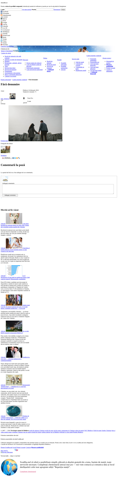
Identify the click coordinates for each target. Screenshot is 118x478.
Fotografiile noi (94, 62)
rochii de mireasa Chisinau (37, 430)
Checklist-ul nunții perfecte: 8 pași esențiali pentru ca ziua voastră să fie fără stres (15, 249)
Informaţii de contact (110, 62)
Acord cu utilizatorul (109, 70)
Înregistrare (57, 9)
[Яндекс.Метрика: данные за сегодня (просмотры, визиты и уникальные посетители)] (7, 452)
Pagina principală (6, 79)
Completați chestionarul (28, 471)
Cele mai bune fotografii (94, 64)
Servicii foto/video (10, 68)
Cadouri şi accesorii (10, 76)
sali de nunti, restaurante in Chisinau (64, 430)
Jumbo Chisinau (106, 430)
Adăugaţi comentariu (8, 183)
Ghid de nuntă (80, 62)
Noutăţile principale (64, 63)
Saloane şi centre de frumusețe (13, 59)
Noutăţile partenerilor (64, 67)
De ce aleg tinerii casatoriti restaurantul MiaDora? (15, 332)
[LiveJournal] (19, 158)
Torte (6, 66)
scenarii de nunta (36, 432)
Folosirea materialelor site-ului (9, 435)
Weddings (4, 155)
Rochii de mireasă (49, 62)
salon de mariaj (79, 430)
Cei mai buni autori (95, 70)
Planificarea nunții (81, 70)
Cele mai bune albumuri (94, 68)
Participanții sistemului (33, 68)
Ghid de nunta (97, 430)
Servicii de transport (10, 69)
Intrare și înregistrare (7, 51)
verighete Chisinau (17, 432)
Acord (14, 447)
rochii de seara (49, 430)
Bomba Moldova (78, 432)
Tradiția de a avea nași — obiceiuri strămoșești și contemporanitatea (15, 358)
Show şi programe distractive (13, 74)
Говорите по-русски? (7, 46)
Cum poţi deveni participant (34, 69)
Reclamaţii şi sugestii (19, 51)
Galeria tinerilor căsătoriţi (19, 79)
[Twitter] (15, 158)
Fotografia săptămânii (93, 59)
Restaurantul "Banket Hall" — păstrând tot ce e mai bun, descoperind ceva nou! (15, 386)
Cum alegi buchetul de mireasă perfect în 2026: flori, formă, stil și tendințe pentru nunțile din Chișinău (15, 225)
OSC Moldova (88, 430)
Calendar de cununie (79, 64)
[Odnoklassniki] (17, 158)
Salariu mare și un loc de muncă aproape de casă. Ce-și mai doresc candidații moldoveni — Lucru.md (15, 306)
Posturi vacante (110, 68)
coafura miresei (45, 432)
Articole (63, 69)
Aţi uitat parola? (26, 9)
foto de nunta (27, 432)
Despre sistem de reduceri (33, 63)
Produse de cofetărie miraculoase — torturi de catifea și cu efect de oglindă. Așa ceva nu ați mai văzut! (15, 417)
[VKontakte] (13, 158)
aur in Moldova (55, 432)
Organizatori (8, 71)
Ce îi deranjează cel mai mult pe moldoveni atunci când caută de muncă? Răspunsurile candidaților (15, 277)
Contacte (28, 447)
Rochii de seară (51, 64)
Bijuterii (7, 61)
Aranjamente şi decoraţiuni (12, 73)
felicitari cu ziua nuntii (66, 432)
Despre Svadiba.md (6, 447)
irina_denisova (5, 98)
